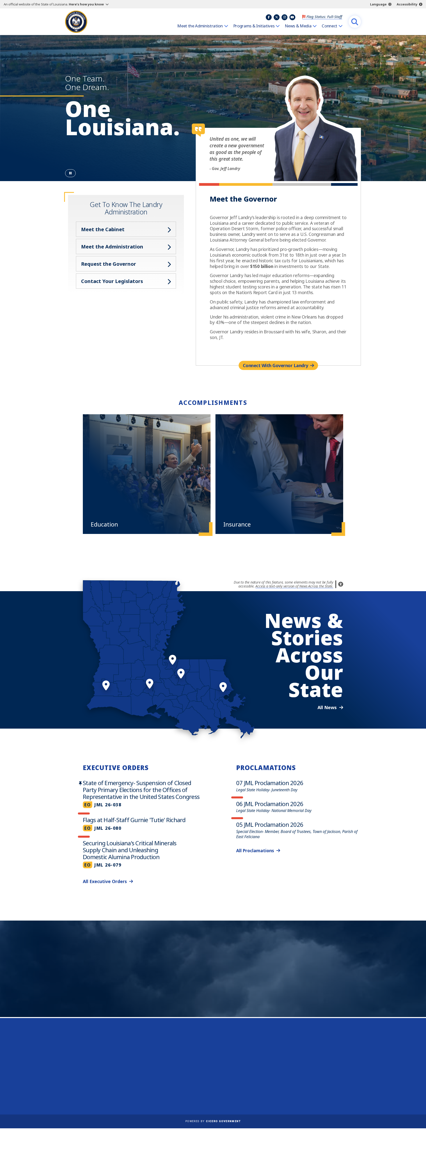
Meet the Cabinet (102, 229)
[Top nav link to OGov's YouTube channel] (292, 17)
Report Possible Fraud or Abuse (222, 1056)
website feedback (310, 1071)
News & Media (298, 25)
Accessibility (407, 4)
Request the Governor (108, 264)
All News (327, 707)
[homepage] (76, 21)
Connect (329, 25)
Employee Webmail (210, 1049)
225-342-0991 (84, 1080)
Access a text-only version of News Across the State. (294, 586)
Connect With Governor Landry (275, 365)
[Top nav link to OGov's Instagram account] (284, 17)
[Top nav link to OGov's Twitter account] (277, 17)
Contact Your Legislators (112, 281)
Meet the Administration (200, 25)
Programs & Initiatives (254, 25)
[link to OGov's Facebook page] (300, 1089)
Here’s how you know (86, 4)
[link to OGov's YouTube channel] (336, 1089)
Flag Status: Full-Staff (324, 16)
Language (378, 4)
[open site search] (355, 22)
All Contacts (81, 1092)
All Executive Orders (105, 881)
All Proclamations (255, 850)
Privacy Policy (205, 1071)
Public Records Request (214, 1063)
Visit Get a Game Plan (116, 989)
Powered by (213, 1121)
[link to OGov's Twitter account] (312, 1089)
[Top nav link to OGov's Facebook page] (269, 17)
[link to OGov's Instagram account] (324, 1089)
